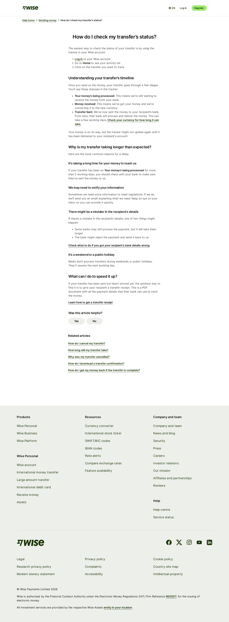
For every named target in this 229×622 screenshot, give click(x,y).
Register (199, 8)
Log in (183, 8)
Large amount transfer (33, 480)
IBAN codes (93, 448)
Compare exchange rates (103, 463)
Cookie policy (163, 559)
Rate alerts (93, 455)
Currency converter (99, 426)
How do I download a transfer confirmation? (96, 363)
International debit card (34, 487)
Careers (158, 455)
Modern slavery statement (36, 574)
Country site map (165, 566)
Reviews (159, 485)
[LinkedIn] (209, 543)
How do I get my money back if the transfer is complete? (104, 370)
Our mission (161, 470)
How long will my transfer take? (88, 350)
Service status (163, 517)
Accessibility (94, 574)
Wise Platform (27, 441)
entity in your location (118, 607)
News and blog (164, 433)
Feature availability (98, 470)
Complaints (93, 566)
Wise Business (27, 433)
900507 (171, 596)
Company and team (167, 426)
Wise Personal (27, 426)
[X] (179, 543)
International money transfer (38, 472)
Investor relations (166, 463)
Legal (20, 559)
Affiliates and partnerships (172, 478)
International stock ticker (103, 433)
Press (157, 448)
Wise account (26, 465)
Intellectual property (168, 574)
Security (159, 441)
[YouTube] (199, 543)
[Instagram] (189, 543)
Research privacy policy (34, 566)
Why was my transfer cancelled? (89, 356)
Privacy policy (95, 559)
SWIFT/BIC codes (97, 441)
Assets (21, 502)
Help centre (161, 509)
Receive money (28, 494)
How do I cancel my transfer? (86, 343)
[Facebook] (169, 543)
